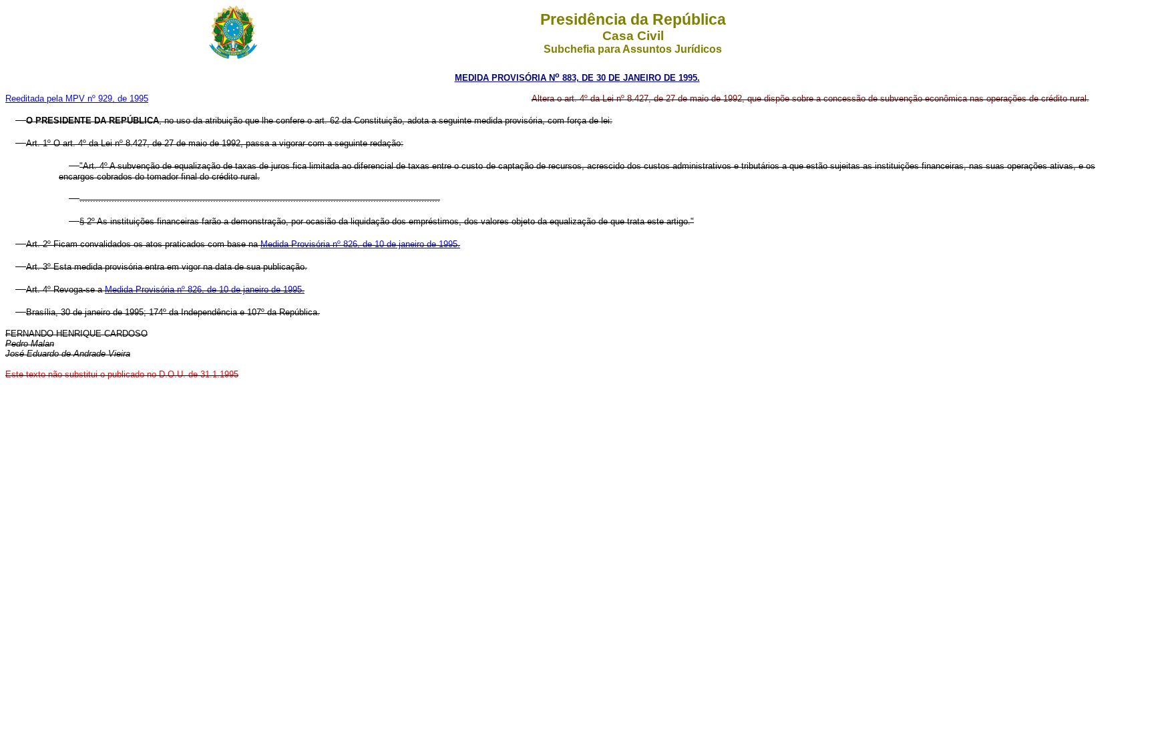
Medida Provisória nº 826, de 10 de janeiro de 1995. (360, 244)
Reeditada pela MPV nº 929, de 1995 (76, 99)
